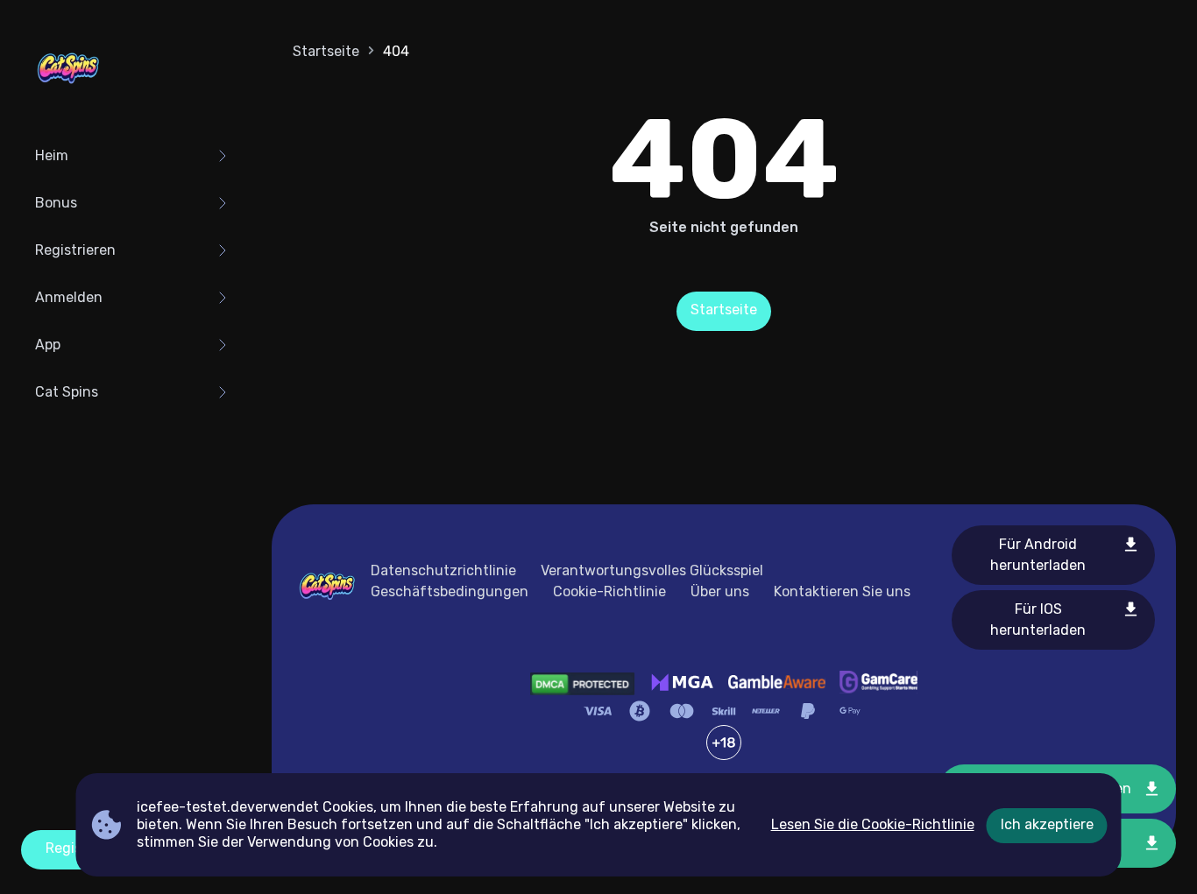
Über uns (720, 591)
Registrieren (75, 250)
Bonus (56, 202)
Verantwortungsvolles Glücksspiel (652, 570)
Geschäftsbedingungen (449, 591)
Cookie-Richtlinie (609, 591)
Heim (51, 155)
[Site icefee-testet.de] (68, 70)
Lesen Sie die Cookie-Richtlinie (872, 824)
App (47, 344)
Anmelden (69, 297)
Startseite (326, 51)
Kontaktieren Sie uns (842, 591)
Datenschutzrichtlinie (443, 570)
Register (73, 848)
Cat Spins (66, 392)
